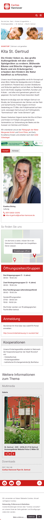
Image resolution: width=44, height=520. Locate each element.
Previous (6, 454)
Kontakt (6, 151)
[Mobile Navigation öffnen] (41, 15)
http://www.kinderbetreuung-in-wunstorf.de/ (21, 333)
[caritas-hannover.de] (22, 6)
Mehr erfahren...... (19, 517)
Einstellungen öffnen (22, 251)
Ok (39, 517)
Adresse (15, 151)
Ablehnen (31, 517)
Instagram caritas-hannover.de (18, 483)
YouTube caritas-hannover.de (11, 483)
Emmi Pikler (23, 132)
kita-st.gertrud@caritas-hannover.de (20, 215)
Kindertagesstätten (7, 24)
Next (13, 454)
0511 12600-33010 (13, 213)
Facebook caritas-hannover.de (4, 483)
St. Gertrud (19, 24)
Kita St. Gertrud (30, 24)
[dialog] (22, 508)
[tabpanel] (22, 33)
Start (11, 21)
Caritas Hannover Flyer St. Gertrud (16, 470)
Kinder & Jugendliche (22, 21)
